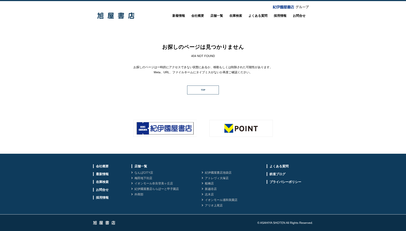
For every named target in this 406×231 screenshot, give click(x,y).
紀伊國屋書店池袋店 (218, 172)
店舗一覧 (216, 15)
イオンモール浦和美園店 (221, 200)
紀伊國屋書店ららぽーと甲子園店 (156, 189)
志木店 (209, 194)
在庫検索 (235, 15)
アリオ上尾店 (214, 205)
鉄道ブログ (277, 174)
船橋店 (209, 183)
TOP (203, 90)
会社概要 (197, 15)
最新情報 (102, 174)
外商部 (138, 194)
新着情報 (178, 15)
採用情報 (280, 15)
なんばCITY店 (143, 172)
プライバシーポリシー (285, 182)
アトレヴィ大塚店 (217, 178)
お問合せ (299, 15)
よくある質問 (257, 15)
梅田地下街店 (143, 178)
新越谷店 (211, 189)
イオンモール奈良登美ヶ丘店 (153, 183)
